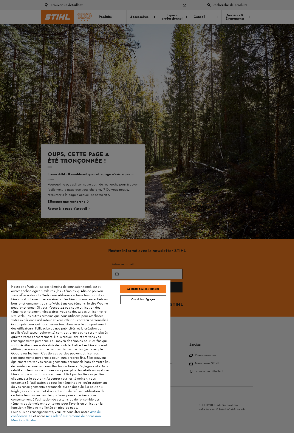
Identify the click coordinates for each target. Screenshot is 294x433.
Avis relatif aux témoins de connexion (73, 416)
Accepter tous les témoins (143, 289)
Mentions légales (23, 420)
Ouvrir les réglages (143, 300)
